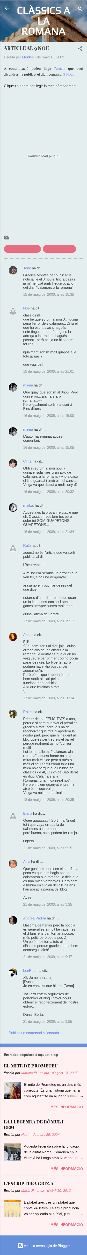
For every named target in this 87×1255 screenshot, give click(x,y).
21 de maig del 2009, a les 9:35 (47, 904)
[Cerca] (80, 9)
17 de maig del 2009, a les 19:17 (48, 621)
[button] (80, 49)
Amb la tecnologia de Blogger (46, 1246)
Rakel (27, 712)
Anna (27, 635)
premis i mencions (59, 249)
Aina (26, 862)
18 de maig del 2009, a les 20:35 (48, 800)
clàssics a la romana (22, 249)
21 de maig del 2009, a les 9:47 (47, 957)
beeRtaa (29, 970)
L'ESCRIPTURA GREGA (28, 1183)
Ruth (27, 545)
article (60, 68)
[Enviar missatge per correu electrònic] (7, 239)
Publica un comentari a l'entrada (34, 1033)
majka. (28, 505)
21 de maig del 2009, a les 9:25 (47, 848)
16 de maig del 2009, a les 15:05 (48, 447)
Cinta (27, 461)
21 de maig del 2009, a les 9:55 (47, 1021)
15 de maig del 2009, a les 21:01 (48, 371)
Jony (27, 268)
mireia (28, 385)
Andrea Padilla (34, 918)
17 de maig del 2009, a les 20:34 (48, 698)
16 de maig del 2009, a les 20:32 (48, 492)
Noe (26, 308)
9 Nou (68, 74)
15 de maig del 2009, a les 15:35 (48, 294)
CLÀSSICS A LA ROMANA (43, 20)
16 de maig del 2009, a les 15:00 (48, 416)
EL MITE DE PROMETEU (31, 1066)
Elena (27, 813)
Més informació (67, 1107)
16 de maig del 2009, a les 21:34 (48, 532)
